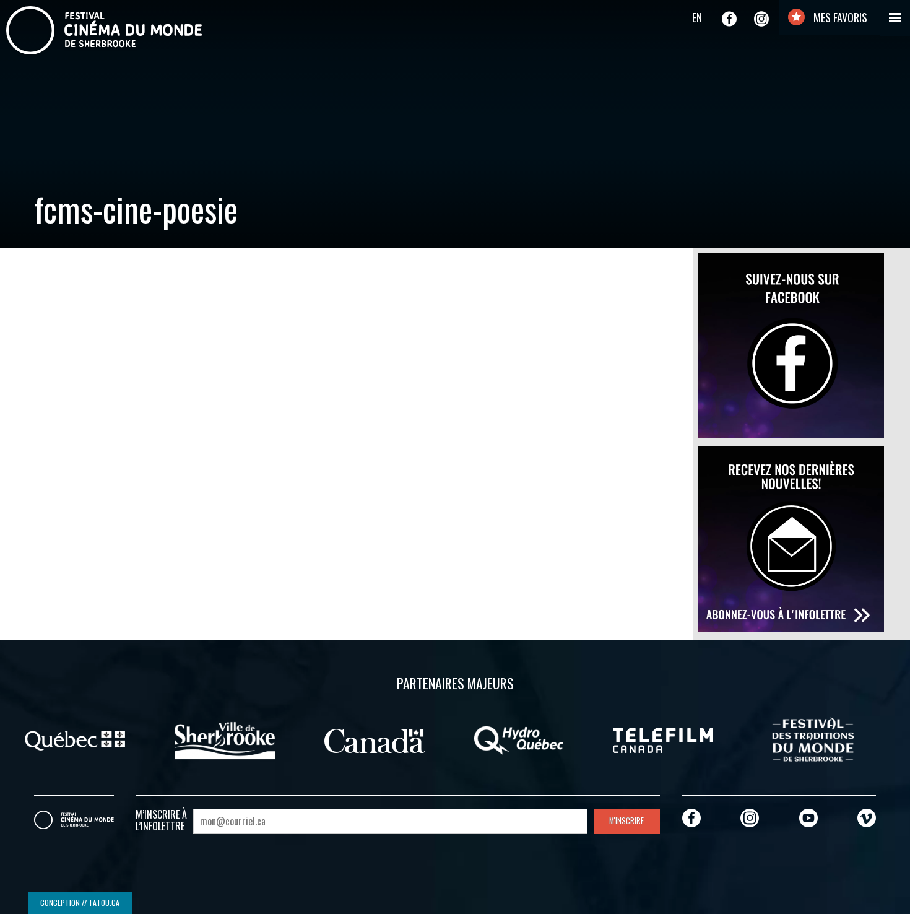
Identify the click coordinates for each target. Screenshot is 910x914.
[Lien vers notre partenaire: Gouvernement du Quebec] (74, 739)
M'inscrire (626, 821)
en (697, 17)
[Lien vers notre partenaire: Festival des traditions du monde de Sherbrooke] (812, 739)
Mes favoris (839, 17)
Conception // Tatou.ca (79, 902)
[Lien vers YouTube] (808, 818)
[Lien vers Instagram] (761, 18)
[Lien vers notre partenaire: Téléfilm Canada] (663, 739)
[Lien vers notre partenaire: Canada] (374, 739)
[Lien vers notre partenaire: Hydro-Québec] (519, 739)
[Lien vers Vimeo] (866, 818)
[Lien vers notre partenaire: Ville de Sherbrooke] (224, 739)
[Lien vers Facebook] (729, 18)
